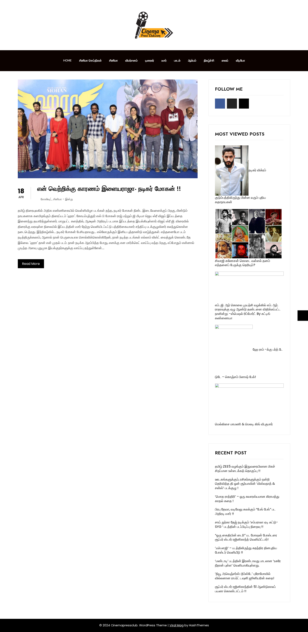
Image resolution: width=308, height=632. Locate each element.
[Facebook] (220, 104)
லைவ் (225, 61)
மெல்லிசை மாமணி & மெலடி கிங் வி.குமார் (244, 424)
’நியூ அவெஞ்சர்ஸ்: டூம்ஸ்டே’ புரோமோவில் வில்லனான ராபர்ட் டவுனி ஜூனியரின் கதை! (244, 576)
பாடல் (177, 61)
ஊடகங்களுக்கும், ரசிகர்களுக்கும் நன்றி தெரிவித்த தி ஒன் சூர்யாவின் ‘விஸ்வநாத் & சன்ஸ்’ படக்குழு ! (245, 484)
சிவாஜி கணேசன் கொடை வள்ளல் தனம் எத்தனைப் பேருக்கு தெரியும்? (242, 263)
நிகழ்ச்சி (209, 61)
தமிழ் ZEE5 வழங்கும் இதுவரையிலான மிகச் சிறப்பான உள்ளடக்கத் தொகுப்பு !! (245, 468)
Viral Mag (177, 625)
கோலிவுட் (46, 199)
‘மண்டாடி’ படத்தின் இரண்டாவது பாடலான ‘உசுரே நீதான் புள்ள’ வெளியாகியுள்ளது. (248, 563)
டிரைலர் (149, 61)
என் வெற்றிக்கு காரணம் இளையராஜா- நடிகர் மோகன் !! (109, 188)
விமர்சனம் (131, 61)
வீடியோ (240, 61)
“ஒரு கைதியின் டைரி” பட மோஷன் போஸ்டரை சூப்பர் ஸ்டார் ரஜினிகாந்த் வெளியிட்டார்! (246, 537)
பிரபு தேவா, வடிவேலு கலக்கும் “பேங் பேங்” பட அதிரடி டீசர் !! (245, 511)
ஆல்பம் (192, 61)
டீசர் (164, 61)
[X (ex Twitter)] (232, 104)
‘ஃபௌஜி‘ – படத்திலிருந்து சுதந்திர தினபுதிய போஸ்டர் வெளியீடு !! (246, 550)
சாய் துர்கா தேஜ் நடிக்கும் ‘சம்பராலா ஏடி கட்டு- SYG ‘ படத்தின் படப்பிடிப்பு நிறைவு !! (246, 524)
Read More (31, 263)
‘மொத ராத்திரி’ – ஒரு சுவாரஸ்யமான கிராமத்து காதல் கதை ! (247, 498)
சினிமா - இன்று (63, 199)
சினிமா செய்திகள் (90, 61)
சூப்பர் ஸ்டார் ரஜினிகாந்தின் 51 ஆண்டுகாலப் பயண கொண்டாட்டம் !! (245, 589)
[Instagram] (244, 104)
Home (67, 61)
